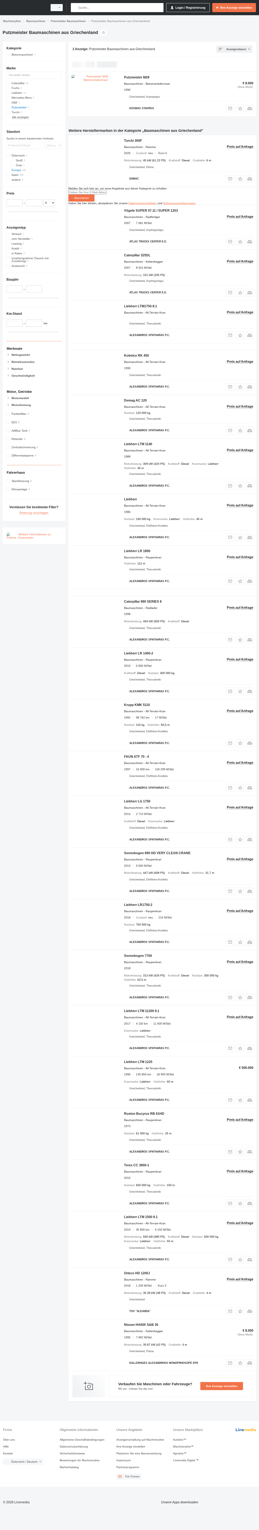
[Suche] (74, 7)
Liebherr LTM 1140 (138, 444)
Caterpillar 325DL (137, 255)
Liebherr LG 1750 (137, 801)
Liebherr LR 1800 (137, 551)
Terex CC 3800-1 (136, 1165)
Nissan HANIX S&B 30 (141, 1324)
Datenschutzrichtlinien (142, 203)
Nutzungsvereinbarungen (179, 203)
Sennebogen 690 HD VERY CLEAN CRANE (157, 853)
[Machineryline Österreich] (24, 7)
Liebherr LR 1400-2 (138, 653)
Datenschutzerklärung (74, 1446)
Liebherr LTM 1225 (138, 1062)
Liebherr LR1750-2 (138, 905)
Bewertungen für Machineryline (80, 1460)
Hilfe (6, 1446)
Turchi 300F (133, 140)
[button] (240, 108)
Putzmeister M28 (136, 77)
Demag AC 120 (135, 400)
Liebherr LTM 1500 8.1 (141, 1217)
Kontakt (8, 1453)
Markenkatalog (69, 1467)
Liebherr (130, 499)
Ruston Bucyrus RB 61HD (144, 1113)
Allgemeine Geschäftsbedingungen (82, 1439)
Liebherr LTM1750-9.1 (140, 306)
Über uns (9, 1439)
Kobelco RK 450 (136, 355)
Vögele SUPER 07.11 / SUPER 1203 (151, 210)
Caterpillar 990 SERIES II (142, 601)
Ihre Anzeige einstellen (221, 1386)
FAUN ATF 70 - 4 (136, 756)
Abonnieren (81, 198)
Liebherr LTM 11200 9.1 (141, 1011)
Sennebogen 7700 (138, 955)
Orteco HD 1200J (137, 1273)
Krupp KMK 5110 (137, 705)
